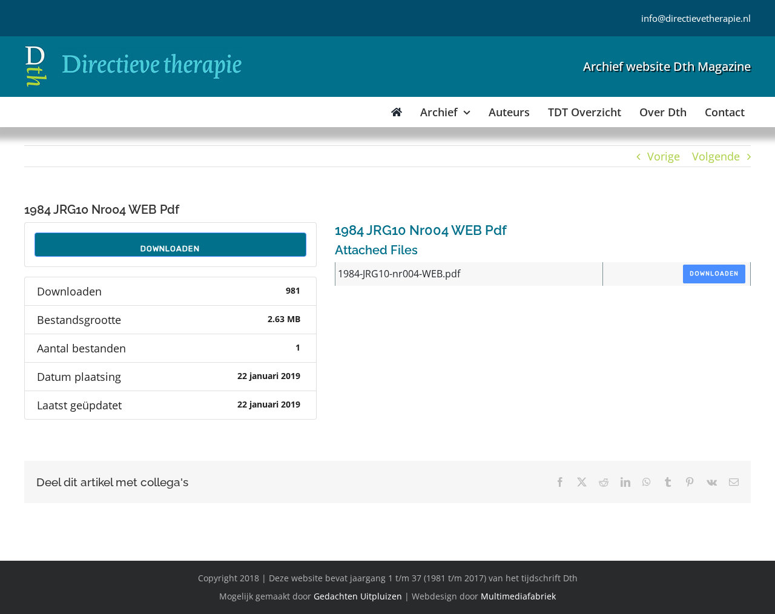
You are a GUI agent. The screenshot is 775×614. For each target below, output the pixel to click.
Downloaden (170, 248)
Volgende (716, 156)
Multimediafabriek (518, 596)
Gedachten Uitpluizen (358, 596)
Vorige (663, 156)
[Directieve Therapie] (133, 48)
